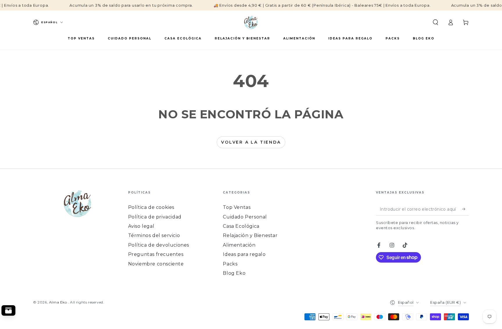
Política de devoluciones (158, 245)
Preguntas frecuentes (156, 254)
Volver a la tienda (251, 142)
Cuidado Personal (245, 217)
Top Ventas (236, 207)
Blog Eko (234, 273)
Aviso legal (141, 226)
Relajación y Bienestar (250, 235)
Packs (230, 264)
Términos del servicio (154, 235)
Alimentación (239, 245)
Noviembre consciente (156, 264)
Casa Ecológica (241, 226)
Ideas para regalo (244, 254)
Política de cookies (151, 207)
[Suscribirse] (465, 209)
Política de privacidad (155, 217)
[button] (435, 22)
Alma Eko (58, 302)
